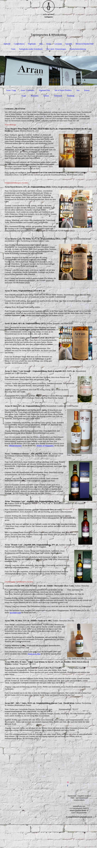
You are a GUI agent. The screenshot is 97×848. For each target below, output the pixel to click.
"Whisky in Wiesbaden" (45, 446)
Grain (13, 49)
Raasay (87, 90)
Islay (41, 44)
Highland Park (44, 90)
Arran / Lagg (11, 90)
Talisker (46, 96)
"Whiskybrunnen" (15, 446)
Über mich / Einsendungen (56, 49)
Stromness (34, 96)
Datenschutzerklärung (78, 49)
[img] (48, 9)
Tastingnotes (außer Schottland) (30, 49)
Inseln (48, 44)
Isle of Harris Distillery (63, 90)
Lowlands (58, 44)
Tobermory (58, 96)
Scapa (24, 96)
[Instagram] (68, 782)
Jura (77, 90)
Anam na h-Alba (34, 654)
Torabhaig (70, 96)
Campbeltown (19, 44)
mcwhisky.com (15, 613)
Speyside (68, 44)
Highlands (32, 44)
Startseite (7, 44)
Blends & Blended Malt (84, 44)
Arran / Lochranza (27, 90)
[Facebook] (67, 786)
